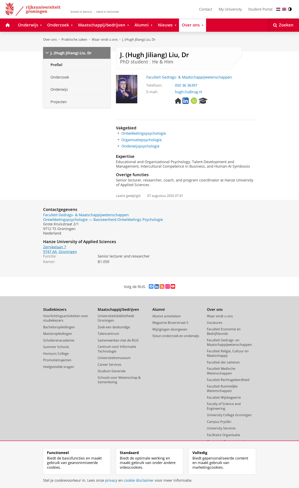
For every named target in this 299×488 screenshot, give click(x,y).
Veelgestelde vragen (58, 367)
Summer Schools (56, 347)
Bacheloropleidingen (59, 327)
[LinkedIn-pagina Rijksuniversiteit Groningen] (156, 286)
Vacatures (214, 322)
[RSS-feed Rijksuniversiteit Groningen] (162, 286)
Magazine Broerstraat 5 (170, 322)
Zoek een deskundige (114, 327)
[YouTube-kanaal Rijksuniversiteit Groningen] (173, 286)
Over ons (50, 39)
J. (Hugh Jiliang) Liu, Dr (139, 39)
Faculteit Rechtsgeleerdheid (228, 380)
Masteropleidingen (57, 333)
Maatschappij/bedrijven (118, 309)
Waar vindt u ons (105, 39)
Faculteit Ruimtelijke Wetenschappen (222, 388)
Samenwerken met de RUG (118, 340)
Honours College (56, 353)
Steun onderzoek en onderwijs (175, 336)
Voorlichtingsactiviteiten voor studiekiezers (65, 318)
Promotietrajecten (57, 360)
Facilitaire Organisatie (223, 435)
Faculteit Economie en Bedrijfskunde (224, 331)
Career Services (109, 364)
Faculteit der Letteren (223, 362)
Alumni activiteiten (166, 316)
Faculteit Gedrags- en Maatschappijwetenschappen (229, 342)
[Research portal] (203, 101)
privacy (111, 480)
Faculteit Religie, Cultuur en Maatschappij (228, 353)
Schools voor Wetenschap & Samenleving (119, 379)
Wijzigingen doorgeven (169, 329)
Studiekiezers (55, 309)
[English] (284, 9)
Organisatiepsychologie (141, 140)
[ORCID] (194, 101)
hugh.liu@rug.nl (188, 92)
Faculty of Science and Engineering (224, 406)
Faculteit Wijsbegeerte (224, 397)
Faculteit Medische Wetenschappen (221, 371)
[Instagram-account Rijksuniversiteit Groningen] (167, 286)
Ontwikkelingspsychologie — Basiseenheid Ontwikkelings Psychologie (103, 219)
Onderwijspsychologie (140, 146)
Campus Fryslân (219, 421)
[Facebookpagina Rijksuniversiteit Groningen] (151, 286)
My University (230, 9)
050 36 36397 (186, 85)
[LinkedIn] (185, 101)
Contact (205, 9)
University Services (221, 428)
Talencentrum (108, 333)
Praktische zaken (74, 39)
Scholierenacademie (58, 340)
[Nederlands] (278, 9)
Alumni (158, 309)
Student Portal (260, 9)
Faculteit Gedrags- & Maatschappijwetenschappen (189, 77)
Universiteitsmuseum (114, 358)
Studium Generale (111, 371)
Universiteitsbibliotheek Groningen (116, 318)
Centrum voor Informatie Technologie (117, 349)
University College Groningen (229, 415)
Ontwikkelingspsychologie (143, 133)
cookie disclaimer (139, 480)
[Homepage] (178, 101)
